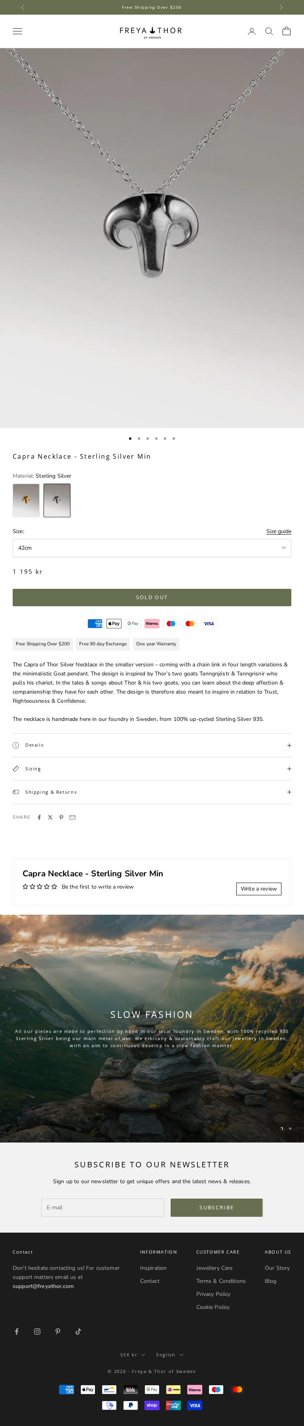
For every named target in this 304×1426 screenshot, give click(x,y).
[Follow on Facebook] (17, 1331)
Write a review (259, 889)
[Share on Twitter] (50, 817)
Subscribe (217, 1207)
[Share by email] (72, 817)
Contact (150, 1281)
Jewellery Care (214, 1268)
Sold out (152, 597)
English (166, 1355)
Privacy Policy (213, 1294)
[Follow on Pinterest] (58, 1331)
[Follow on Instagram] (37, 1331)
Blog (271, 1281)
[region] (152, 1028)
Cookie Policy (213, 1307)
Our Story (277, 1268)
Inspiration (153, 1268)
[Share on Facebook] (39, 817)
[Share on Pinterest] (61, 817)
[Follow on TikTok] (78, 1331)
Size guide (278, 531)
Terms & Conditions (221, 1281)
